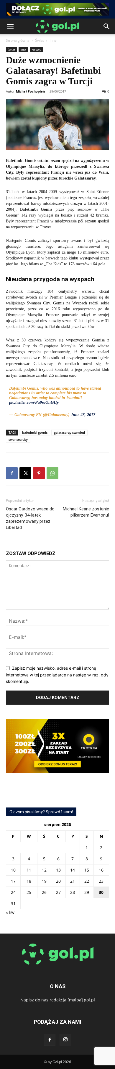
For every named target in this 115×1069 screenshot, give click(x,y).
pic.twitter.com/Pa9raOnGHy (34, 402)
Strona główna (17, 40)
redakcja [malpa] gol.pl (72, 1000)
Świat (39, 40)
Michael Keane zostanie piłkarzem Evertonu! (86, 512)
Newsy (36, 50)
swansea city (18, 439)
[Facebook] (12, 473)
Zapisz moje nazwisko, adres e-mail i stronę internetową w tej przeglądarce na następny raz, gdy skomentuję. (57, 675)
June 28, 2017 (83, 415)
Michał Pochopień (30, 91)
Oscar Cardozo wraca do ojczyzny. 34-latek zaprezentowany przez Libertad (30, 518)
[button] (10, 26)
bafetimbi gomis (34, 432)
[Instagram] (65, 1039)
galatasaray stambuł (69, 432)
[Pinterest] (39, 473)
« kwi (11, 912)
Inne (53, 40)
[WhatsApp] (52, 473)
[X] (25, 473)
